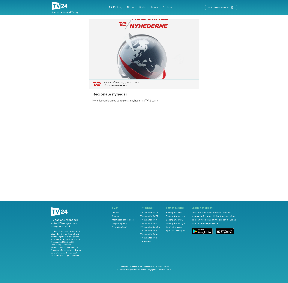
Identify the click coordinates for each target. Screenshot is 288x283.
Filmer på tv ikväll (174, 212)
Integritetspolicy (119, 223)
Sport (154, 7)
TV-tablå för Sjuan (149, 234)
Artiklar (167, 7)
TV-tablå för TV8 (148, 237)
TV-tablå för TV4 (148, 223)
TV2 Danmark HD (117, 85)
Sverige (154, 266)
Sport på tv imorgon (175, 230)
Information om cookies (123, 219)
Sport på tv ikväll (174, 227)
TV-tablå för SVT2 (149, 216)
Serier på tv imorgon (175, 223)
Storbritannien (144, 266)
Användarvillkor (119, 227)
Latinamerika (163, 266)
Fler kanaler (145, 241)
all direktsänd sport (72, 250)
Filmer (131, 7)
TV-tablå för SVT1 (149, 212)
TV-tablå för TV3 (148, 219)
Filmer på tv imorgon (175, 216)
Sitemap (115, 216)
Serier (143, 7)
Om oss (115, 212)
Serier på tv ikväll (174, 219)
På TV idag (115, 7)
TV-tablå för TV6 (148, 230)
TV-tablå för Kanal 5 (150, 227)
